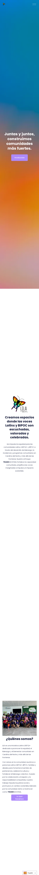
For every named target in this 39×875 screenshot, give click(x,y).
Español (30, 873)
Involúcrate (20, 157)
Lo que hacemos (19, 797)
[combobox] (29, 873)
